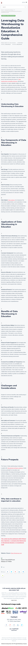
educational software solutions (15, 468)
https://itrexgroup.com (16, 553)
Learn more (14, 600)
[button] (24, 2)
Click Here (14, 630)
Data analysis (11, 200)
